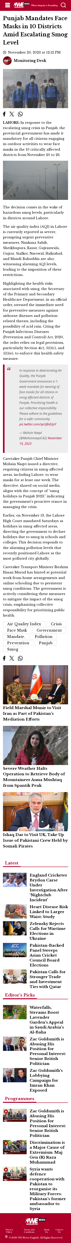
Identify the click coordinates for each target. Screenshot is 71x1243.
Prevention (18, 643)
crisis (56, 624)
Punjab (45, 643)
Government (49, 630)
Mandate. (16, 637)
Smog (12, 649)
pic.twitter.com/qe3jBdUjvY (37, 424)
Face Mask (17, 630)
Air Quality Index (24, 624)
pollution (44, 637)
